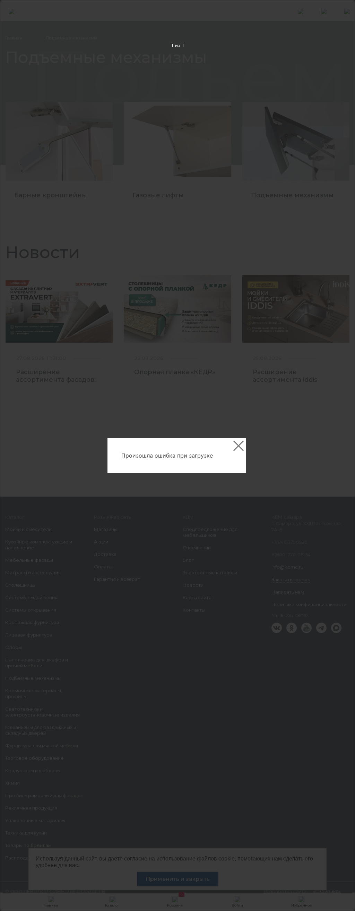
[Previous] (16, 456)
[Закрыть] (238, 445)
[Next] (339, 456)
